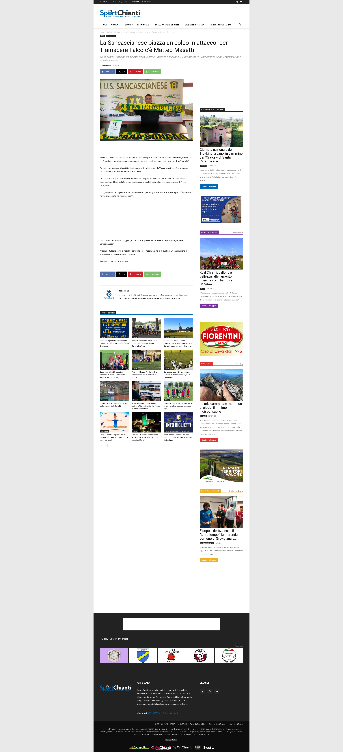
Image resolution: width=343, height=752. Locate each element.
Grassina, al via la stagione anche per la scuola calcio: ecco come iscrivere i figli (178, 406)
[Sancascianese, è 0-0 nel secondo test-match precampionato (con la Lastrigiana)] (178, 360)
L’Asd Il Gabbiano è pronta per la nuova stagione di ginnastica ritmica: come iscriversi (114, 437)
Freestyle (239, 364)
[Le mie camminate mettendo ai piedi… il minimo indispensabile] (221, 385)
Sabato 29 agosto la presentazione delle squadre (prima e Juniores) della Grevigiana (114, 343)
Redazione (106, 66)
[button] (240, 25)
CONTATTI (135, 2)
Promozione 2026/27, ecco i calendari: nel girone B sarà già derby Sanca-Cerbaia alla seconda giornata (178, 343)
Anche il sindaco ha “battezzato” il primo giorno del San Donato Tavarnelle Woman (145, 343)
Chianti (135, 400)
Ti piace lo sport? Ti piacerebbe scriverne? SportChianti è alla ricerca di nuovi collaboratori (146, 406)
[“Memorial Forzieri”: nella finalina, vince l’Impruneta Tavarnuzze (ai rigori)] (146, 360)
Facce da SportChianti (167, 24)
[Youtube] (241, 2)
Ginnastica (104, 431)
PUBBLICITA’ (146, 2)
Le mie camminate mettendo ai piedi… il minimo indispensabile (221, 407)
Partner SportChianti (221, 24)
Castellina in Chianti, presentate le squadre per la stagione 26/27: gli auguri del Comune (145, 437)
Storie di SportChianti (194, 24)
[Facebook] (232, 2)
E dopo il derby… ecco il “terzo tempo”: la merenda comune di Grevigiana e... (219, 535)
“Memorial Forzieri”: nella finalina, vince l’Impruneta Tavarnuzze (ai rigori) (144, 374)
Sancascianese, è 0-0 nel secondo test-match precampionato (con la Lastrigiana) (177, 374)
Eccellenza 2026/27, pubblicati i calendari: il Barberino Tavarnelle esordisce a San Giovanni (112, 374)
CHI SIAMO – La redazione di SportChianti (114, 2)
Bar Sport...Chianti (236, 491)
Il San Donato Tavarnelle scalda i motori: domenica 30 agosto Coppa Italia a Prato (178, 437)
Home (102, 32)
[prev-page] (101, 445)
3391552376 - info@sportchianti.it (163, 713)
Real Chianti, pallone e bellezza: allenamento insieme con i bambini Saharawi (216, 278)
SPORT (128, 24)
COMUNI (115, 24)
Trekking (203, 166)
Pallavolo (104, 400)
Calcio (109, 32)
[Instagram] (237, 2)
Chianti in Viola (237, 233)
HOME (104, 24)
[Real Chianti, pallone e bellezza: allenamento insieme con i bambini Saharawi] (221, 254)
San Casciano (111, 36)
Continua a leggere (209, 186)
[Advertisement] (194, 14)
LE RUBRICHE (143, 24)
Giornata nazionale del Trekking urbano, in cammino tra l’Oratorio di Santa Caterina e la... (221, 155)
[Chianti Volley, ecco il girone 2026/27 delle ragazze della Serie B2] (114, 391)
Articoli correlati (108, 313)
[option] (114, 657)
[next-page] (106, 445)
